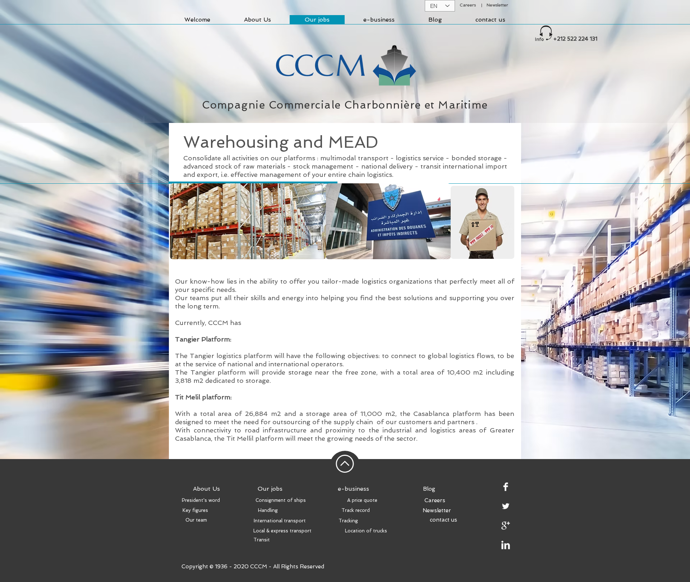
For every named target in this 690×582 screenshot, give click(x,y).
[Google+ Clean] (505, 525)
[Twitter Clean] (505, 506)
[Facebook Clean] (505, 486)
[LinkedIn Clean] (505, 545)
